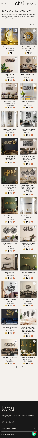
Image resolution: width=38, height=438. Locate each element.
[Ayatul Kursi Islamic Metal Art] (28, 64)
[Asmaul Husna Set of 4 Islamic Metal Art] (28, 347)
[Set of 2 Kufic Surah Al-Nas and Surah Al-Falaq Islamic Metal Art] (28, 146)
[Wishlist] (32, 3)
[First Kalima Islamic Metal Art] (9, 317)
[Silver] (31, 53)
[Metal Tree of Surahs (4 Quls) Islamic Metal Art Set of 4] (9, 175)
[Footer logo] (8, 408)
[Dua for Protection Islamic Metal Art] (9, 146)
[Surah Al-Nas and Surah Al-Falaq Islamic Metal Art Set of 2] (9, 233)
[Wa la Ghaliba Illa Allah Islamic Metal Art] (28, 233)
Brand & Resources (9, 428)
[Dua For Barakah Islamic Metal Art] (28, 205)
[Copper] (14, 80)
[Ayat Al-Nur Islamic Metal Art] (9, 347)
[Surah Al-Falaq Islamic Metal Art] (28, 289)
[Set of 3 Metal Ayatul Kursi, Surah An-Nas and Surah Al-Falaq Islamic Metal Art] (28, 175)
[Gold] (8, 53)
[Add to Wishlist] (16, 30)
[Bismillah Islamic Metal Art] (28, 262)
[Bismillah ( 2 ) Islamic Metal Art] (9, 262)
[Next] (31, 367)
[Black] (11, 53)
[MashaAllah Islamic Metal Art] (28, 91)
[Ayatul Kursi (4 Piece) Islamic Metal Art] (9, 91)
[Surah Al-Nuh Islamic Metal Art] (9, 205)
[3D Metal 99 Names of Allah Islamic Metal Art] (28, 36)
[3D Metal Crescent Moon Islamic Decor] (9, 36)
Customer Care (7, 434)
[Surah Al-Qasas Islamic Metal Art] (9, 119)
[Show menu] (2, 3)
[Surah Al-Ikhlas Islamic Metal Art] (9, 289)
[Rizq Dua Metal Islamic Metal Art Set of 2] (28, 119)
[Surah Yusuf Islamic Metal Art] (9, 64)
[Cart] (35, 3)
